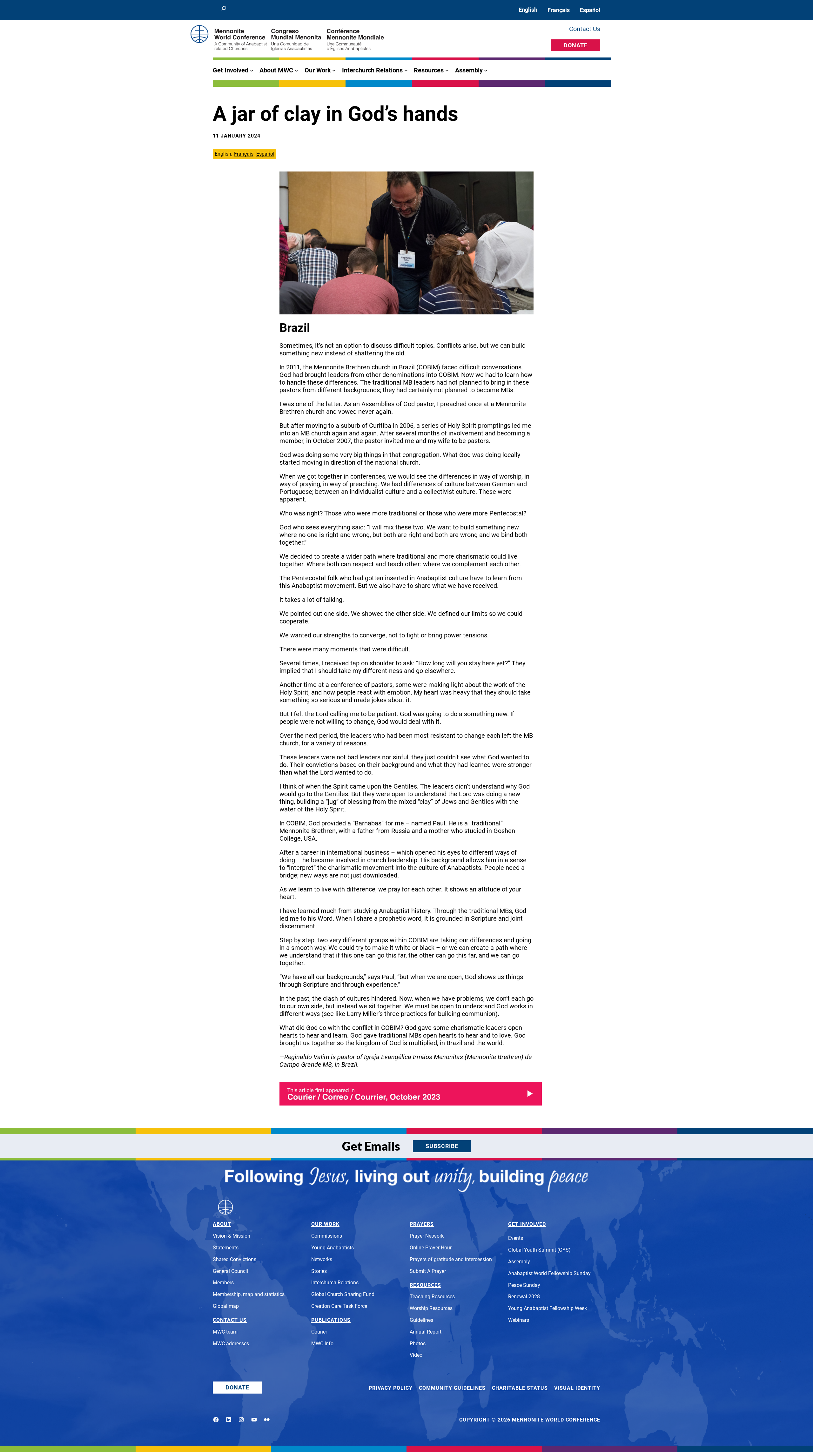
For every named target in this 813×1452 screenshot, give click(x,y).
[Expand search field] (224, 10)
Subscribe (442, 1146)
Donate (576, 45)
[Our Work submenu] (334, 70)
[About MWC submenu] (296, 70)
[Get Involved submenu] (251, 70)
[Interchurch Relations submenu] (406, 70)
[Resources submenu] (447, 70)
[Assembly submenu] (485, 70)
